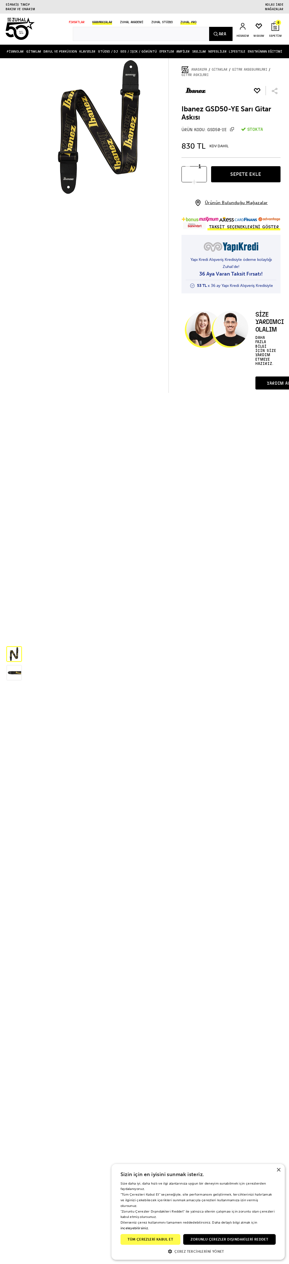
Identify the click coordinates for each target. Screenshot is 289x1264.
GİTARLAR (33, 51)
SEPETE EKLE (245, 174)
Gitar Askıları (195, 75)
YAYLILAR (199, 51)
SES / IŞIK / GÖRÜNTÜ (138, 51)
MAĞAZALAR (274, 9)
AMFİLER (183, 51)
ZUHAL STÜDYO (162, 22)
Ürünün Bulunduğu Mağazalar (236, 203)
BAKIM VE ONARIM (20, 9)
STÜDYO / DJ (108, 51)
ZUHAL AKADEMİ (131, 22)
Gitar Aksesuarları (249, 69)
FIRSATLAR (76, 22)
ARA (222, 34)
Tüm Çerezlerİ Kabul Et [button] (150, 1239)
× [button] (278, 1170)
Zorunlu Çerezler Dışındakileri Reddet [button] (229, 1239)
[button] (14, 654)
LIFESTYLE (237, 51)
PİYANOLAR (15, 51)
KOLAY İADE (274, 4)
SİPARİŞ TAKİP (18, 4)
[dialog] (198, 1212)
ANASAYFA (199, 69)
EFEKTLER (166, 51)
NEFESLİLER (217, 51)
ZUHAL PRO (188, 22)
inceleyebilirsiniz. (135, 1228)
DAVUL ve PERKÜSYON (60, 51)
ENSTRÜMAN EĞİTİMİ (265, 51)
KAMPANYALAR (102, 22)
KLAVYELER (87, 51)
